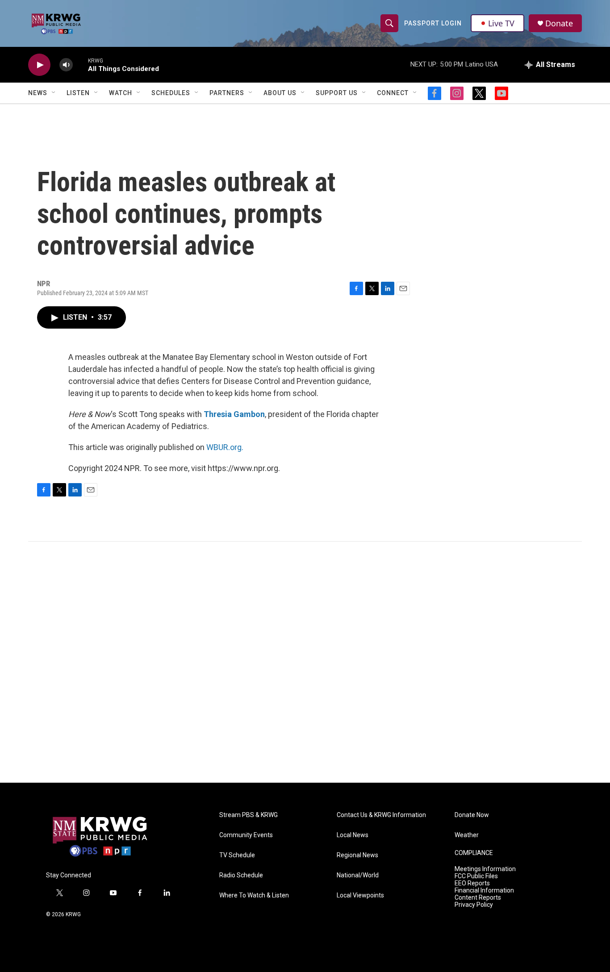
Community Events (246, 835)
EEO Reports (472, 883)
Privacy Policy (474, 904)
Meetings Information (485, 869)
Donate (559, 23)
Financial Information (484, 890)
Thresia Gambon (234, 414)
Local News (352, 835)
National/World (358, 875)
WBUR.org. (224, 447)
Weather (467, 835)
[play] (39, 65)
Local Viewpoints (360, 895)
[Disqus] (305, 662)
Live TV (501, 23)
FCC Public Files (476, 876)
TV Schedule (237, 855)
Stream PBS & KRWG (248, 815)
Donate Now (472, 815)
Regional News (357, 855)
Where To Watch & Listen (254, 895)
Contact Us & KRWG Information (381, 815)
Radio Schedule (241, 875)
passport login (433, 23)
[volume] (66, 65)
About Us (280, 92)
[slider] (80, 64)
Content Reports (478, 897)
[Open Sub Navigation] (54, 92)
